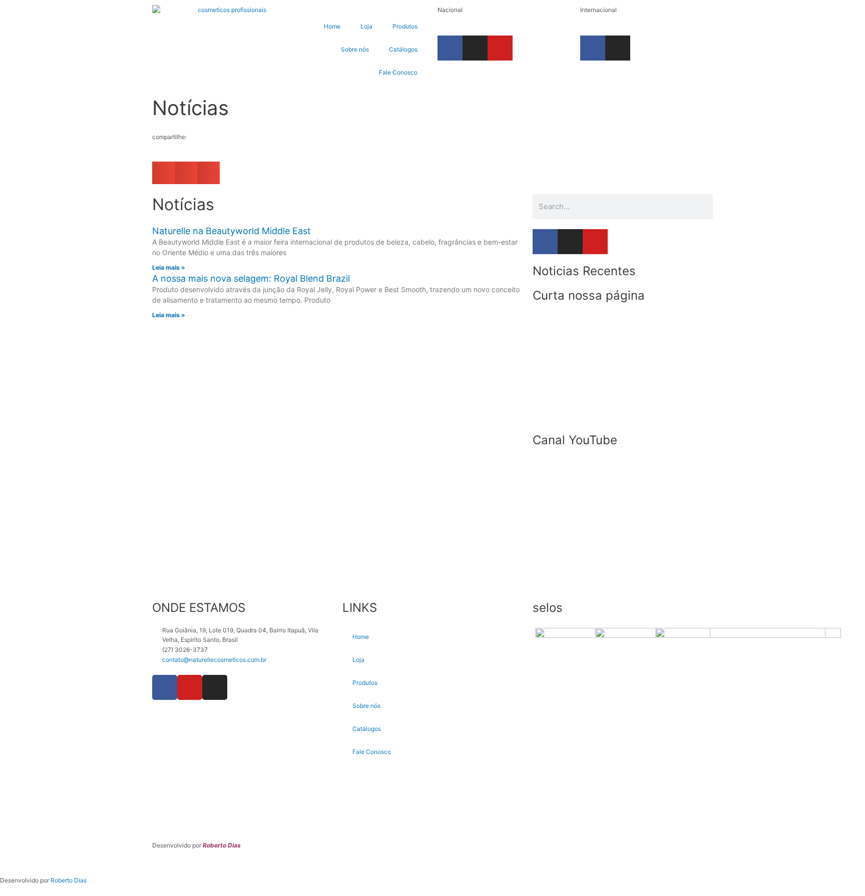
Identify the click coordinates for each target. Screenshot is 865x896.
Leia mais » (168, 267)
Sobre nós (355, 49)
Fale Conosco (398, 72)
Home (332, 26)
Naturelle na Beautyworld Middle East (231, 231)
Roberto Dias (69, 880)
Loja (366, 26)
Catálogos (403, 49)
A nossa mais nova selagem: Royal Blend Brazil (251, 278)
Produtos (404, 26)
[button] (163, 173)
